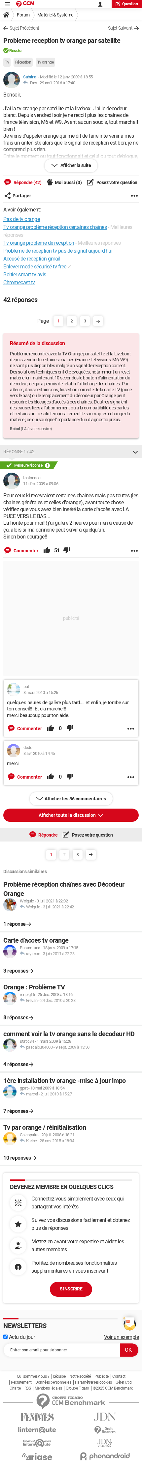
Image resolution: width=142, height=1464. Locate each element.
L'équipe (59, 1376)
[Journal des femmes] (37, 1417)
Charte (15, 1388)
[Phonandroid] (105, 1456)
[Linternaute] (37, 1430)
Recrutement (21, 1382)
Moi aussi (68, 182)
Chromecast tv (19, 282)
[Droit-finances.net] (105, 1430)
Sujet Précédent (24, 28)
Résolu (15, 50)
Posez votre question (116, 182)
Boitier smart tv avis (24, 274)
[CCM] (25, 4)
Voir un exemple (121, 1337)
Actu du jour (21, 1337)
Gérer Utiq (123, 1382)
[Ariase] (37, 1456)
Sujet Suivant (120, 28)
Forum (23, 14)
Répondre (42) (27, 182)
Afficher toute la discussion (68, 815)
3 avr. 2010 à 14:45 (39, 753)
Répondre (48, 835)
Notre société (80, 1376)
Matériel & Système (55, 14)
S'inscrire (71, 1288)
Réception (23, 62)
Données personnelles (53, 1382)
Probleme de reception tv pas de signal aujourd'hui (57, 251)
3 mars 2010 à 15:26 (40, 692)
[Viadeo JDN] (105, 1443)
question (130, 4)
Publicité (101, 1376)
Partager (22, 195)
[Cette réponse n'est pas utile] (66, 550)
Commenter (25, 550)
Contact (118, 1376)
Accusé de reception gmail (31, 259)
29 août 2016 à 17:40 (57, 82)
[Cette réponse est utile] (47, 550)
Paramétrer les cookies (93, 1382)
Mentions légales (48, 1388)
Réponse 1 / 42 (18, 451)
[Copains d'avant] (37, 1443)
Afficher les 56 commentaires (75, 798)
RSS (27, 1388)
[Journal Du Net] (105, 1417)
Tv (7, 62)
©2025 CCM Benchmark (113, 1388)
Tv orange (45, 62)
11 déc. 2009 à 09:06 (40, 483)
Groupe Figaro (77, 1388)
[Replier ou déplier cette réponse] (135, 451)
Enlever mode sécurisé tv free (34, 266)
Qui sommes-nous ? (33, 1376)
